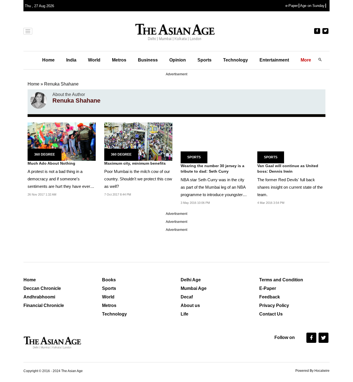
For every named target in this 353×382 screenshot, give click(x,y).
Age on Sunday (312, 6)
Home (48, 60)
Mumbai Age (194, 288)
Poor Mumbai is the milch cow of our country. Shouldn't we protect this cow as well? (138, 179)
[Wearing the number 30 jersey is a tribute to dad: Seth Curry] (215, 142)
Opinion (177, 60)
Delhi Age (191, 279)
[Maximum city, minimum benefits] (138, 141)
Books (109, 279)
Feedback (269, 297)
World (94, 60)
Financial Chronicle (43, 305)
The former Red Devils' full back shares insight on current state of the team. (290, 187)
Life (184, 314)
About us (190, 305)
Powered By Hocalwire (312, 371)
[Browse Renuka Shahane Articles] (38, 100)
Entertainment (274, 60)
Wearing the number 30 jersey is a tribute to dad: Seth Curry (212, 168)
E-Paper (267, 288)
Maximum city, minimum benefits (135, 163)
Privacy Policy (274, 305)
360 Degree (44, 154)
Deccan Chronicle (42, 288)
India (71, 60)
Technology (235, 60)
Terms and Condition (281, 279)
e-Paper (291, 6)
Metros (119, 60)
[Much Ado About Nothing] (62, 141)
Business (148, 60)
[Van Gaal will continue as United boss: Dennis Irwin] (291, 142)
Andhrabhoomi (39, 297)
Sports (204, 60)
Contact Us (271, 314)
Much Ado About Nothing (51, 163)
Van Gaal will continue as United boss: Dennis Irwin (287, 168)
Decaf (187, 297)
